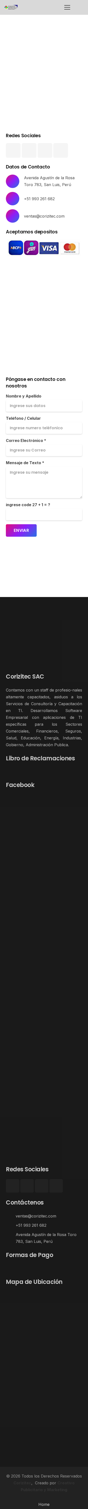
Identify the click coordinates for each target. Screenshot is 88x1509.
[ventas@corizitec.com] (11, 1216)
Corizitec (22, 1482)
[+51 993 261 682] (11, 1225)
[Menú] (67, 7)
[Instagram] (29, 150)
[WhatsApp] (60, 150)
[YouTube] (45, 150)
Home (44, 1504)
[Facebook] (13, 150)
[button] (78, 7)
